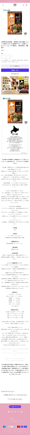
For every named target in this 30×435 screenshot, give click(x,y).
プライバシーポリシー (7, 431)
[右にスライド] (18, 39)
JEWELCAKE (9, 429)
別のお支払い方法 (15, 73)
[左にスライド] (11, 39)
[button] (3, 5)
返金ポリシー (23, 429)
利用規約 (15, 431)
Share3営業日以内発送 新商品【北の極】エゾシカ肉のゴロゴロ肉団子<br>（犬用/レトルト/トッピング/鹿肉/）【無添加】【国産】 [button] (15, 379)
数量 (2, 53)
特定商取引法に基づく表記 (23, 431)
